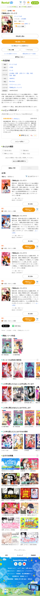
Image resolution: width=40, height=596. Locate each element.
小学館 (11, 67)
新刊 (6, 555)
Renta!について (12, 568)
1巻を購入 (20, 42)
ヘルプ (18, 568)
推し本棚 (11, 50)
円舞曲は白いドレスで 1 (19, 180)
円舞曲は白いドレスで (15, 87)
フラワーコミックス (15, 84)
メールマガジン (29, 571)
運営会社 (30, 579)
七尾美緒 (15, 450)
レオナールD (5, 450)
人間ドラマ (22, 73)
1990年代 (11, 78)
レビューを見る (19, 141)
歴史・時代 (30, 73)
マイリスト (30, 50)
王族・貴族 (12, 75)
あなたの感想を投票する (19, 161)
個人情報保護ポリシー (27, 573)
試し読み (30, 204)
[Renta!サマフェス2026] (11, 2)
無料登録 (36, 3)
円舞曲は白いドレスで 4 (19, 288)
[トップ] (5, 3)
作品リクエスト (11, 571)
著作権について (24, 576)
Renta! (3, 330)
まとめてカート (32, 176)
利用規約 (18, 573)
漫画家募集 (10, 579)
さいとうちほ (18, 16)
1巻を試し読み (20, 36)
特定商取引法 (15, 576)
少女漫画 (23, 19)
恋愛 (16, 73)
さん (16, 119)
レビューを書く (21, 26)
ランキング (20, 555)
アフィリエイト (11, 573)
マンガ (11, 70)
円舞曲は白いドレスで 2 (19, 216)
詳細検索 (33, 555)
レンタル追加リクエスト (10, 53)
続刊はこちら (19, 57)
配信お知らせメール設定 (29, 53)
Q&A (23, 568)
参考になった (25, 135)
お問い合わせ (29, 568)
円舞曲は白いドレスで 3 (19, 253)
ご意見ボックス (20, 571)
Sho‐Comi (12, 81)
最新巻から (11, 176)
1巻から (4, 176)
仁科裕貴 (26, 450)
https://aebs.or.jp (13, 593)
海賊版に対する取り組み (20, 579)
